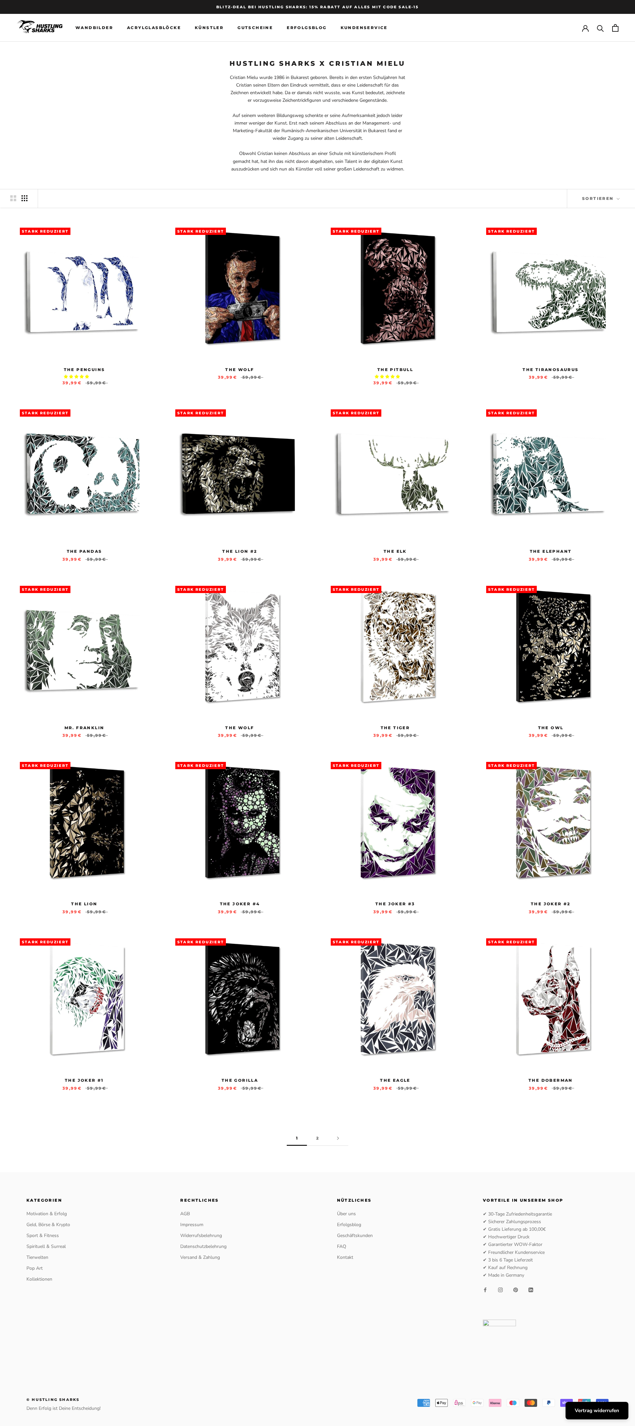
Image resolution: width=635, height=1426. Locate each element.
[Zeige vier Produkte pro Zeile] (24, 198)
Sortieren (598, 198)
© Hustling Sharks (52, 1399)
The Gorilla (240, 1080)
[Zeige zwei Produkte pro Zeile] (13, 198)
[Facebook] (485, 1289)
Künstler (209, 27)
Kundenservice (364, 27)
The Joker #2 (551, 903)
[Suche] (600, 27)
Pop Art (34, 1268)
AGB (185, 1214)
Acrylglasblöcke (154, 27)
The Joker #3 (395, 903)
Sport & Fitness (42, 1235)
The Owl (551, 727)
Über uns (346, 1214)
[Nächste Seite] (338, 1138)
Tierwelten (37, 1257)
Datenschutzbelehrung (203, 1246)
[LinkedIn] (531, 1289)
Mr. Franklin (84, 727)
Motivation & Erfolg (46, 1214)
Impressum (191, 1224)
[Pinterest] (515, 1289)
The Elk (395, 551)
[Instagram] (500, 1289)
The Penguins (84, 369)
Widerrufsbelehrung (201, 1235)
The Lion (84, 903)
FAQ (341, 1246)
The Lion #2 (239, 551)
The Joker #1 (84, 1080)
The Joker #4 (240, 903)
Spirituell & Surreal (46, 1246)
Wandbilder (94, 27)
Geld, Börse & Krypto (48, 1224)
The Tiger (395, 727)
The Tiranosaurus (550, 369)
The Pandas (84, 551)
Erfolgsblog (306, 27)
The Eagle (395, 1080)
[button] (77, 376)
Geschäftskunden (355, 1235)
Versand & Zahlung (200, 1257)
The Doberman (551, 1080)
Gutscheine (255, 27)
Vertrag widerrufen (597, 1410)
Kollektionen (39, 1279)
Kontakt (345, 1257)
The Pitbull (395, 369)
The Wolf (239, 369)
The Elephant (551, 551)
